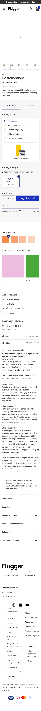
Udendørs (30, 106)
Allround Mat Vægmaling (17, 125)
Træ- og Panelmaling (15, 138)
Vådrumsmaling (13, 134)
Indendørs (11, 106)
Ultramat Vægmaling (15, 130)
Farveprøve (12, 121)
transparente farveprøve (21, 378)
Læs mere (6, 95)
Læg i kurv (25, 198)
